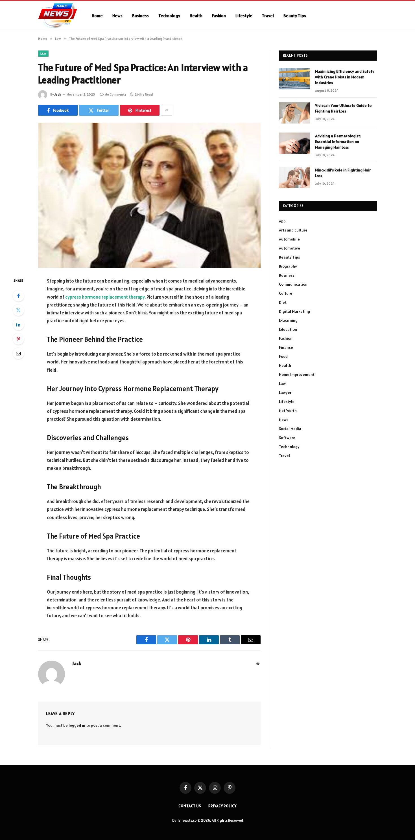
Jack (57, 94)
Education (288, 329)
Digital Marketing (294, 311)
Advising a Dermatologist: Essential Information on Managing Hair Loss (338, 141)
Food (283, 356)
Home (97, 15)
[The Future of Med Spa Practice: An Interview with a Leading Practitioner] (149, 195)
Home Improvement (296, 374)
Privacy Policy (222, 806)
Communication (293, 284)
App (282, 221)
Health (196, 15)
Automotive (289, 248)
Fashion (219, 15)
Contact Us (189, 806)
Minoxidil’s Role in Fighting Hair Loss (343, 172)
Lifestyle (243, 15)
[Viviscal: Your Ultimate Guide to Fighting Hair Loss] (294, 113)
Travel (268, 15)
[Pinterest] (18, 339)
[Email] (18, 353)
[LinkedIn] (18, 324)
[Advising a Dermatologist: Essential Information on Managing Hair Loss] (294, 143)
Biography (288, 266)
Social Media (290, 428)
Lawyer (285, 392)
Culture (285, 293)
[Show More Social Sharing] (166, 110)
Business (140, 15)
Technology (169, 15)
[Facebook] (18, 295)
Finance (286, 347)
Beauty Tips (294, 15)
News (117, 15)
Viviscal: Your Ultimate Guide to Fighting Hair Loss (343, 108)
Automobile (289, 239)
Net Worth (288, 410)
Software (287, 437)
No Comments (115, 94)
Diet (283, 302)
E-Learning (288, 320)
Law (43, 54)
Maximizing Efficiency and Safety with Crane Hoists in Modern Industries (344, 77)
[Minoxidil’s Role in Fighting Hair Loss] (294, 177)
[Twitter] (18, 310)
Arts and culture (293, 230)
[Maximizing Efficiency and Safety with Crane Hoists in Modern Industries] (294, 78)
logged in (77, 725)
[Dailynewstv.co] (57, 15)
